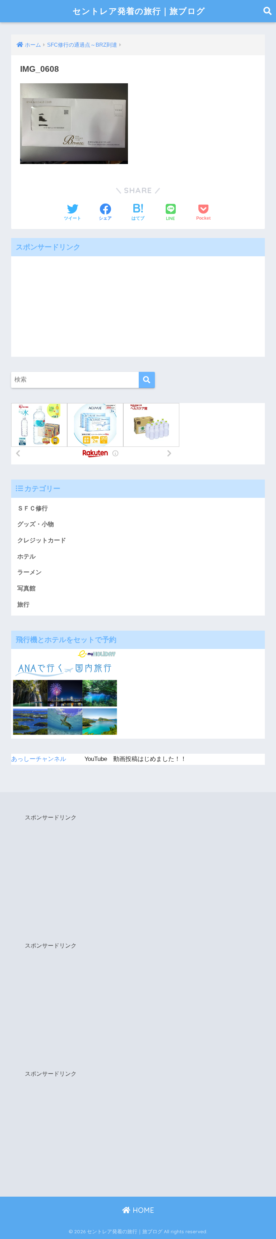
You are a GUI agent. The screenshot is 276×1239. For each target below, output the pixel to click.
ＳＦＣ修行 (32, 508)
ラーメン (29, 572)
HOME (142, 1210)
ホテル (26, 556)
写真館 (26, 588)
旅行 (23, 604)
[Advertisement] (138, 306)
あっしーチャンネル (38, 759)
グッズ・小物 (35, 524)
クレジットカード (41, 540)
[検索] (147, 380)
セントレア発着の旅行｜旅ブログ (139, 11)
